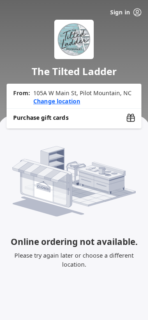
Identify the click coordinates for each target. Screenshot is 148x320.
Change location (56, 101)
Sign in (120, 12)
